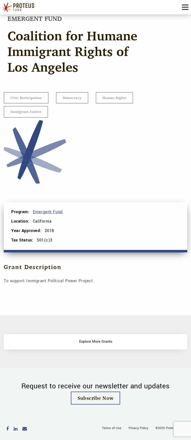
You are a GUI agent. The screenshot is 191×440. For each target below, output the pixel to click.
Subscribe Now (96, 398)
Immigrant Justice (25, 111)
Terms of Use (111, 428)
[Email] (24, 429)
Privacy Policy (138, 428)
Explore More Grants (95, 341)
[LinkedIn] (15, 429)
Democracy (72, 98)
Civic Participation (26, 98)
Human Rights (114, 98)
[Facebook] (7, 429)
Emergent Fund (48, 212)
